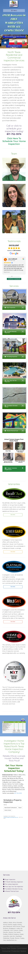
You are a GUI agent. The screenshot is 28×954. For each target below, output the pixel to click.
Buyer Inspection (10, 879)
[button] (12, 47)
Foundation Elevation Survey (13, 889)
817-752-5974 (18, 793)
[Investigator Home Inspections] (14, 4)
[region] (14, 41)
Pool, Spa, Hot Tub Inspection (14, 886)
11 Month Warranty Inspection (14, 882)
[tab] (14, 307)
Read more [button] (7, 272)
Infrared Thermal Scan (12, 891)
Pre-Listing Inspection (11, 884)
